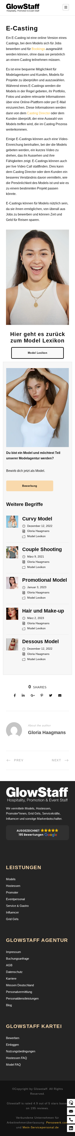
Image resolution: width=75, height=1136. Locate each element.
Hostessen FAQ (16, 1058)
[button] (37, 832)
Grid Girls (12, 919)
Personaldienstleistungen (22, 998)
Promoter (12, 892)
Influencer (12, 912)
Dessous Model (40, 641)
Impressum (13, 952)
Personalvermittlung (19, 991)
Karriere (11, 978)
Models (11, 879)
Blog (9, 1005)
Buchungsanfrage (17, 958)
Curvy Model (37, 518)
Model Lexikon (36, 536)
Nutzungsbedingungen (20, 1051)
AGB (9, 965)
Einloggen (12, 1044)
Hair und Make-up (43, 611)
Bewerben (12, 1038)
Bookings (38, 49)
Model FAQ (13, 1064)
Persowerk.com (57, 1122)
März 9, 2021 (35, 556)
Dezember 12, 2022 (39, 525)
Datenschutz (14, 972)
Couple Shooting (42, 549)
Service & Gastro (17, 905)
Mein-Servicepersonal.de (41, 1127)
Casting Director (38, 113)
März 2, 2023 (35, 618)
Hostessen (13, 885)
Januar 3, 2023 (36, 587)
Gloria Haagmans (38, 531)
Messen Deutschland (20, 985)
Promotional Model (44, 580)
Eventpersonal (15, 899)
